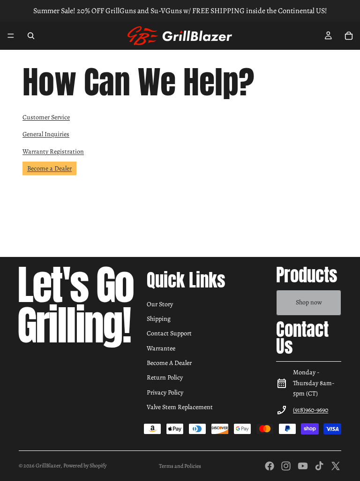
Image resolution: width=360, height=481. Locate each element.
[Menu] (11, 36)
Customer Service (46, 117)
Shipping (159, 318)
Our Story (160, 304)
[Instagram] (286, 466)
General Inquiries (45, 134)
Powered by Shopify (84, 465)
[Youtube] (302, 466)
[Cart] (348, 35)
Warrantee (161, 348)
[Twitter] (335, 466)
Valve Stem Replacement (180, 407)
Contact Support (169, 333)
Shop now (309, 302)
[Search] (31, 35)
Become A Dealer (169, 362)
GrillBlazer (48, 465)
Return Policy (165, 377)
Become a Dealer (49, 168)
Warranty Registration (53, 151)
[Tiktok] (319, 466)
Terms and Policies (180, 466)
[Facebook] (269, 466)
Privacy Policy (165, 392)
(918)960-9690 (310, 409)
